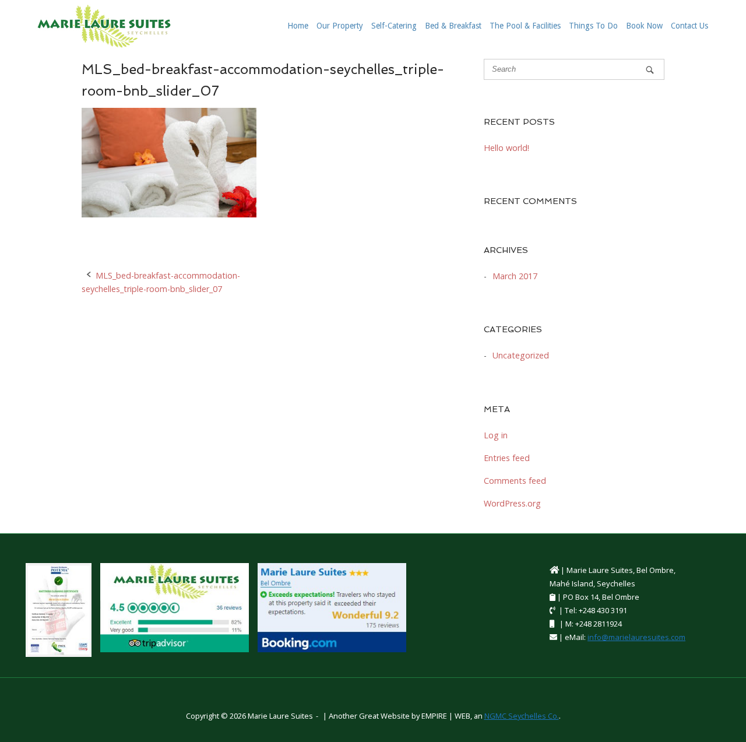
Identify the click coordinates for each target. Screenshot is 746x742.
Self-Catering (394, 25)
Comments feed (515, 480)
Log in (496, 435)
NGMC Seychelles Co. (521, 716)
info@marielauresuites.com (636, 637)
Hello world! (506, 147)
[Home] (104, 25)
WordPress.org (512, 503)
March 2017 (514, 276)
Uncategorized (520, 355)
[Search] (649, 69)
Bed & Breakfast (453, 25)
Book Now (644, 25)
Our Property (339, 25)
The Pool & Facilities (525, 25)
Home (297, 25)
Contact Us (689, 25)
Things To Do (593, 25)
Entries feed (507, 457)
